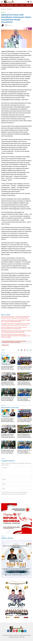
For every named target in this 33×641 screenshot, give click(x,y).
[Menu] (2, 1)
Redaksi (11, 637)
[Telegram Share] (27, 350)
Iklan (12, 635)
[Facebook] (8, 631)
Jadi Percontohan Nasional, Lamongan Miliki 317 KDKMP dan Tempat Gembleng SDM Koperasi (15, 320)
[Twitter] (11, 631)
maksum (6, 24)
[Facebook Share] (18, 350)
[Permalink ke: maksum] (2, 25)
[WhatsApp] (19, 631)
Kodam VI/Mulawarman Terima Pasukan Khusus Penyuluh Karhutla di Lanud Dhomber (14, 328)
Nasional (3, 12)
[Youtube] (17, 631)
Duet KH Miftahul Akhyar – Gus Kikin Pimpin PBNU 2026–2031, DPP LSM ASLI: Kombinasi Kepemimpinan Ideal (15, 317)
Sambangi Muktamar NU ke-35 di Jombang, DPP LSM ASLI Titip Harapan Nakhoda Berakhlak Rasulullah (16, 331)
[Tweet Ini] (21, 350)
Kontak (28, 635)
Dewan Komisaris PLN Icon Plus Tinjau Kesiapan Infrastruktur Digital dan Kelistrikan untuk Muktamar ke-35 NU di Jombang (16, 336)
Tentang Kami (6, 635)
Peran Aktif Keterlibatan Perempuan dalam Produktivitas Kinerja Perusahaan (14, 342)
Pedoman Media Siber (20, 635)
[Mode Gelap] (28, 2)
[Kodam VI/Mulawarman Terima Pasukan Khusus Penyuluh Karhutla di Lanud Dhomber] (24, 376)
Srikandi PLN (5, 345)
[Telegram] (25, 631)
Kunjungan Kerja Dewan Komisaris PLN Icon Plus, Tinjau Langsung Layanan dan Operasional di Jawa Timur (15, 324)
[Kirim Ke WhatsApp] (31, 350)
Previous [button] (25, 575)
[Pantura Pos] (9, 1)
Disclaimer (16, 637)
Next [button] (28, 575)
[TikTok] (22, 631)
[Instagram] (14, 631)
